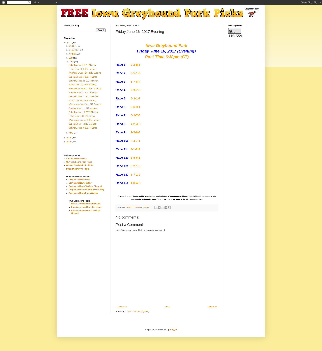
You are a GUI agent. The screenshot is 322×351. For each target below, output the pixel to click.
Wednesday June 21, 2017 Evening (85, 89)
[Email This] (156, 207)
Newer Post (122, 307)
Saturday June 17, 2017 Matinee (83, 96)
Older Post (212, 307)
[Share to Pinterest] (169, 207)
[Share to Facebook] (165, 207)
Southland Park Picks (76, 158)
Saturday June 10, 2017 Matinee (83, 112)
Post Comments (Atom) (138, 311)
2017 (69, 42)
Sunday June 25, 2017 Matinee (83, 77)
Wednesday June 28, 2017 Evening (85, 73)
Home (167, 307)
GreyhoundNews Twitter (80, 183)
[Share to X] (162, 207)
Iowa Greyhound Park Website (85, 204)
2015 (69, 142)
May (71, 133)
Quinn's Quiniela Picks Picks (79, 165)
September (74, 50)
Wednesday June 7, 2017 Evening (84, 120)
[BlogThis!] (159, 207)
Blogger (173, 329)
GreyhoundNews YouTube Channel (85, 186)
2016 (69, 138)
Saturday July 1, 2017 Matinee (82, 65)
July (71, 58)
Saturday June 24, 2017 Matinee (83, 81)
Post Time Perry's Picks (77, 169)
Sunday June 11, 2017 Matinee (83, 108)
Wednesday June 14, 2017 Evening (85, 104)
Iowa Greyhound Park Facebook (86, 207)
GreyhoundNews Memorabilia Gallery (86, 189)
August (72, 54)
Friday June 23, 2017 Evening (82, 85)
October (73, 46)
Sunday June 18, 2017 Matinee (83, 92)
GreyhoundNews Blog (79, 179)
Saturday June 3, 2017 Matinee (83, 128)
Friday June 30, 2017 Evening (82, 69)
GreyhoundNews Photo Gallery (83, 193)
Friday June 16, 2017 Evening (82, 100)
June (71, 62)
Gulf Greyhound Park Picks (79, 162)
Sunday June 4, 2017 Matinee (82, 124)
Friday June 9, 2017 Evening (82, 116)
